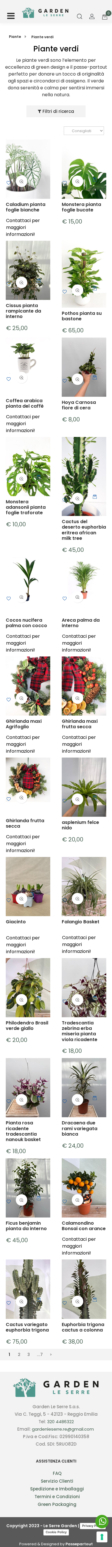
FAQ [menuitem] (57, 1473)
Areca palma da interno (81, 622)
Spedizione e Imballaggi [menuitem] (57, 1489)
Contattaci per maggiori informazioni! (23, 227)
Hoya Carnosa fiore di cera (79, 405)
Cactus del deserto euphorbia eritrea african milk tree (84, 530)
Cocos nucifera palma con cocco (26, 622)
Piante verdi (42, 36)
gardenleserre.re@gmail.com (63, 1429)
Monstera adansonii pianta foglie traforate (26, 507)
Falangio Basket (80, 922)
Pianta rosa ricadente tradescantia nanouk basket (23, 1131)
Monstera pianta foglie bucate (81, 207)
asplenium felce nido (80, 825)
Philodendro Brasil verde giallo (27, 1025)
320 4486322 (60, 1422)
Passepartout (79, 1544)
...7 (40, 1354)
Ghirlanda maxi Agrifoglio (24, 723)
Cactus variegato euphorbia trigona (27, 1327)
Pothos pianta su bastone (82, 316)
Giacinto (16, 922)
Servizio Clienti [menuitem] (57, 1481)
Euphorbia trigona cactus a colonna (83, 1327)
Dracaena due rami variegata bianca (79, 1128)
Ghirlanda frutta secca (25, 823)
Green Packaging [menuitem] (57, 1504)
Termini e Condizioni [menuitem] (57, 1497)
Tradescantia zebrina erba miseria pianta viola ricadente (79, 1031)
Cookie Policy (56, 1532)
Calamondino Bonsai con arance (84, 1225)
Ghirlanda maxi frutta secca (80, 723)
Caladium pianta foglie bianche (25, 207)
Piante (15, 36)
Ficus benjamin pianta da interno (26, 1225)
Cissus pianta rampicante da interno (23, 311)
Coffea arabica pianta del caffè (25, 403)
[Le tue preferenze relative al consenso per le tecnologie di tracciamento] (101, 1536)
